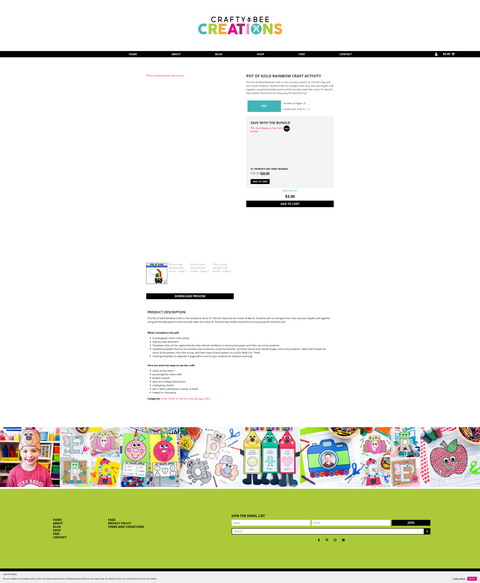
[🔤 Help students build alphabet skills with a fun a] (210, 457)
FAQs (112, 520)
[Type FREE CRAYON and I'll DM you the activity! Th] (270, 457)
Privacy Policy (119, 523)
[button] (264, 106)
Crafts (206, 398)
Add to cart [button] (260, 181)
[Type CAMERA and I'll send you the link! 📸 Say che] (330, 457)
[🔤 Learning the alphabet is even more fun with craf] (390, 457)
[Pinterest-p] (327, 540)
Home (133, 54)
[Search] (427, 531)
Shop (260, 54)
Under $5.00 (167, 398)
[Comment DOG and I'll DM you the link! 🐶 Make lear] (30, 457)
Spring (198, 398)
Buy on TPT (290, 190)
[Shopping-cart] (343, 540)
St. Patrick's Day (184, 398)
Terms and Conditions (126, 527)
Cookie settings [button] (459, 579)
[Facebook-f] (319, 540)
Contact (346, 54)
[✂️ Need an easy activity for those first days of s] (450, 457)
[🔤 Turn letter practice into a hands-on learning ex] (90, 457)
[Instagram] (335, 540)
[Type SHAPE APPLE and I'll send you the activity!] (150, 457)
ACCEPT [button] (472, 579)
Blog (218, 54)
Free (302, 54)
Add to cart (290, 204)
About (176, 54)
